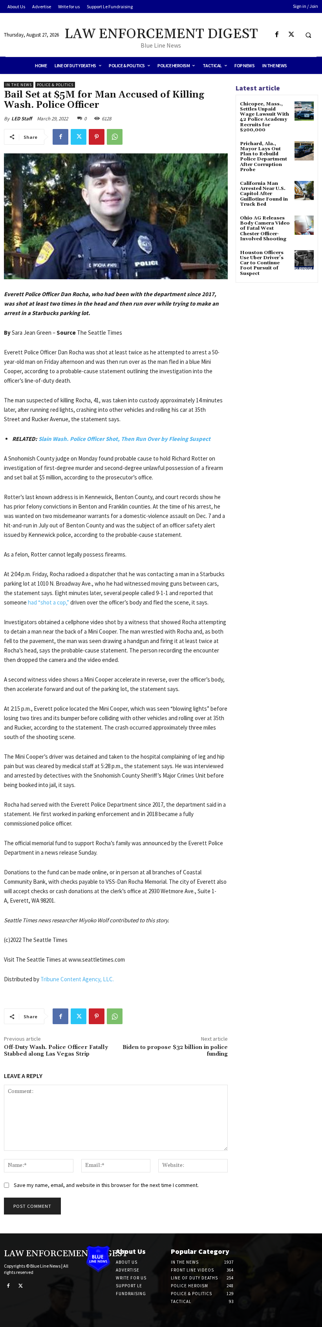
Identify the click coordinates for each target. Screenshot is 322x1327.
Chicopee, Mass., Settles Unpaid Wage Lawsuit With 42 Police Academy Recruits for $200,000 (264, 117)
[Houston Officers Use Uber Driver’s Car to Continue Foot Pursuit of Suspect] (304, 259)
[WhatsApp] (115, 137)
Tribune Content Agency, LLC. (77, 979)
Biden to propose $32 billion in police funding (175, 1051)
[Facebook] (276, 34)
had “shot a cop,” (48, 602)
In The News (18, 84)
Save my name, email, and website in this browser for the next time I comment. (106, 1185)
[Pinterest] (96, 137)
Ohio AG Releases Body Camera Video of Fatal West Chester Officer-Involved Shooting (265, 228)
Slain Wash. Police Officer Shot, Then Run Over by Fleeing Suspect (124, 438)
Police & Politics (55, 84)
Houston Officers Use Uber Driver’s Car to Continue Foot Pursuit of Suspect (262, 263)
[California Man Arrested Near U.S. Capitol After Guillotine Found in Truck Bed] (304, 190)
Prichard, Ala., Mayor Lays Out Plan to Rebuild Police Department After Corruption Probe (263, 157)
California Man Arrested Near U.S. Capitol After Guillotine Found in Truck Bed (264, 194)
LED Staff (21, 118)
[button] (308, 35)
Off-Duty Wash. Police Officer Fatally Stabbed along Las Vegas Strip (56, 1051)
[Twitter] (291, 34)
